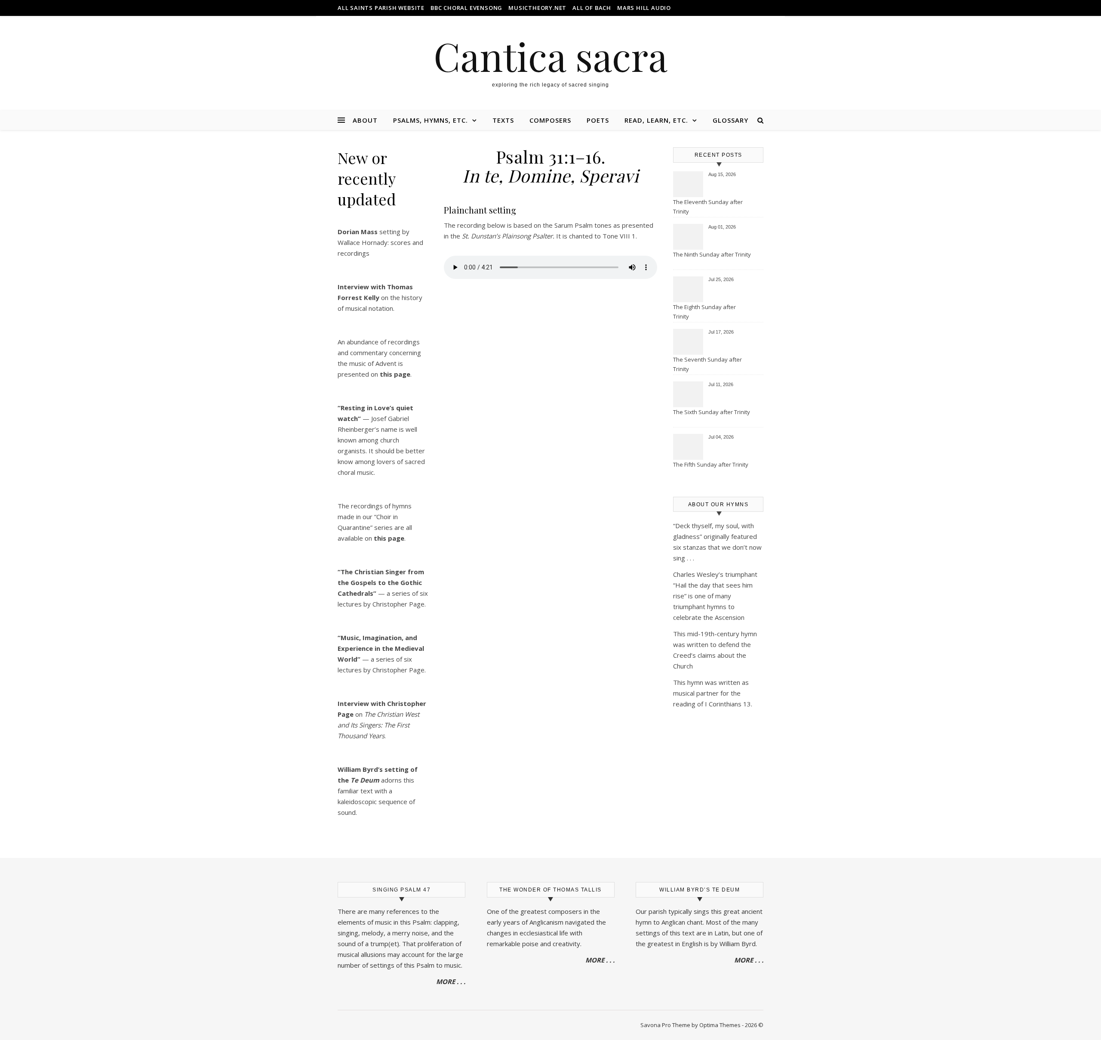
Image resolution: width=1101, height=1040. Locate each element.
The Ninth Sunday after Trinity (712, 254)
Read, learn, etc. (656, 120)
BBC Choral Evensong (466, 8)
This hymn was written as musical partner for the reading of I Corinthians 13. (712, 693)
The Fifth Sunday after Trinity (710, 464)
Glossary (730, 120)
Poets (598, 120)
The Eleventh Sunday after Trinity (708, 206)
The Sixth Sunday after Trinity (711, 412)
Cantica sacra (550, 56)
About (365, 120)
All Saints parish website (381, 8)
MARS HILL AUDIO (644, 8)
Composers (550, 120)
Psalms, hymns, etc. (430, 120)
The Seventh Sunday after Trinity (707, 364)
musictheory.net (537, 8)
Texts (503, 120)
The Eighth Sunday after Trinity (704, 311)
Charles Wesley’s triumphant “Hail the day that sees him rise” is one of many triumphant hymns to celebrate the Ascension (715, 596)
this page (389, 538)
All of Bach (591, 8)
